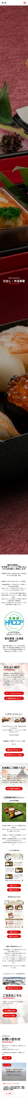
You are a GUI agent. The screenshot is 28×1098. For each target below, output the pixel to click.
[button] (25, 3)
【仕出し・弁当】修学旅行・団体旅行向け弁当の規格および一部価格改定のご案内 (13, 1088)
